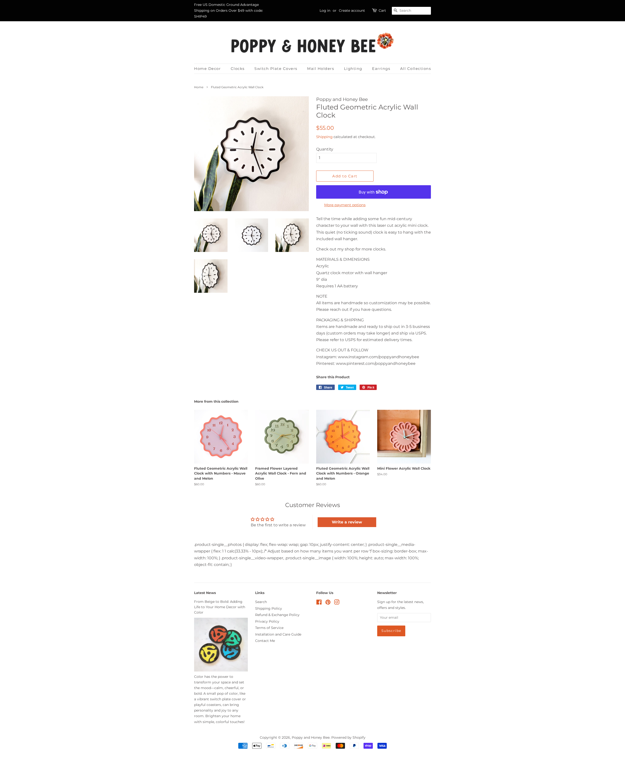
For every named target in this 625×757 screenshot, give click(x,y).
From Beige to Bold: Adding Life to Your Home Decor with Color (219, 607)
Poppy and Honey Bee (311, 737)
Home (198, 87)
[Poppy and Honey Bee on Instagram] (336, 603)
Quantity (324, 149)
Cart (382, 10)
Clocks (238, 68)
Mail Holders (320, 68)
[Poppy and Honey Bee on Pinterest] (328, 603)
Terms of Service (269, 628)
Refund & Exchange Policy (277, 615)
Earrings (381, 68)
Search (261, 602)
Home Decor (207, 68)
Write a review (347, 522)
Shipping (324, 136)
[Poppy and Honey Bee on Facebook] (319, 603)
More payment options (344, 205)
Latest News (205, 593)
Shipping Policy (268, 608)
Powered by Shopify (348, 737)
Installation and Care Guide (278, 634)
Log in (325, 10)
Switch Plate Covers (275, 68)
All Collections (415, 68)
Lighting (353, 68)
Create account (352, 10)
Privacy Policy (267, 621)
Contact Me (265, 641)
